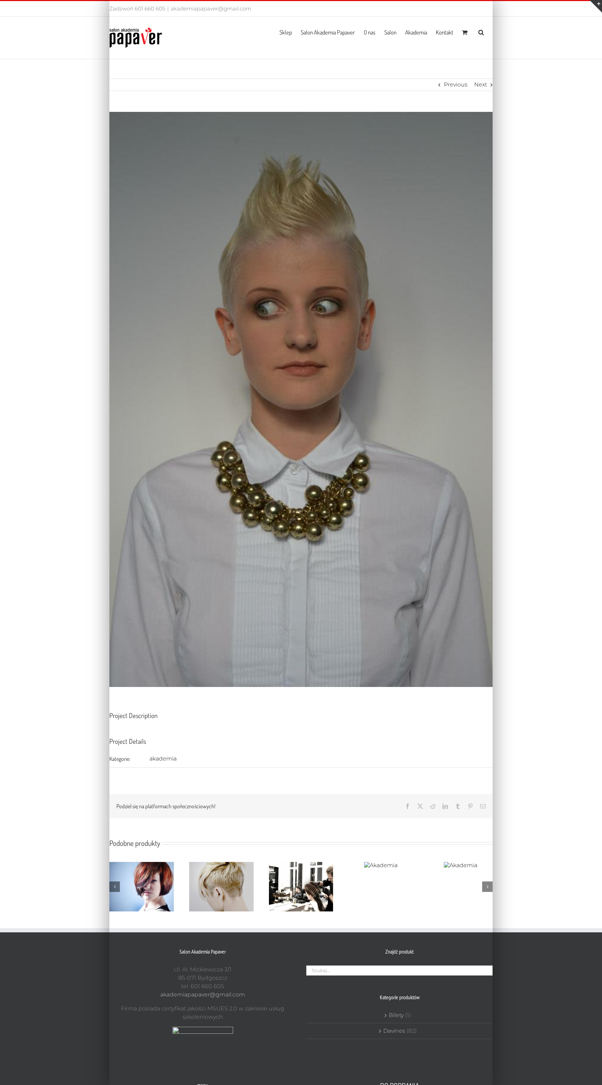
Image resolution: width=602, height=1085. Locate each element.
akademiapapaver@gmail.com (211, 8)
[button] (481, 32)
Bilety (396, 1015)
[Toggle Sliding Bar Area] (595, 6)
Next (480, 84)
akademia (163, 758)
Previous (456, 84)
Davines (394, 1030)
